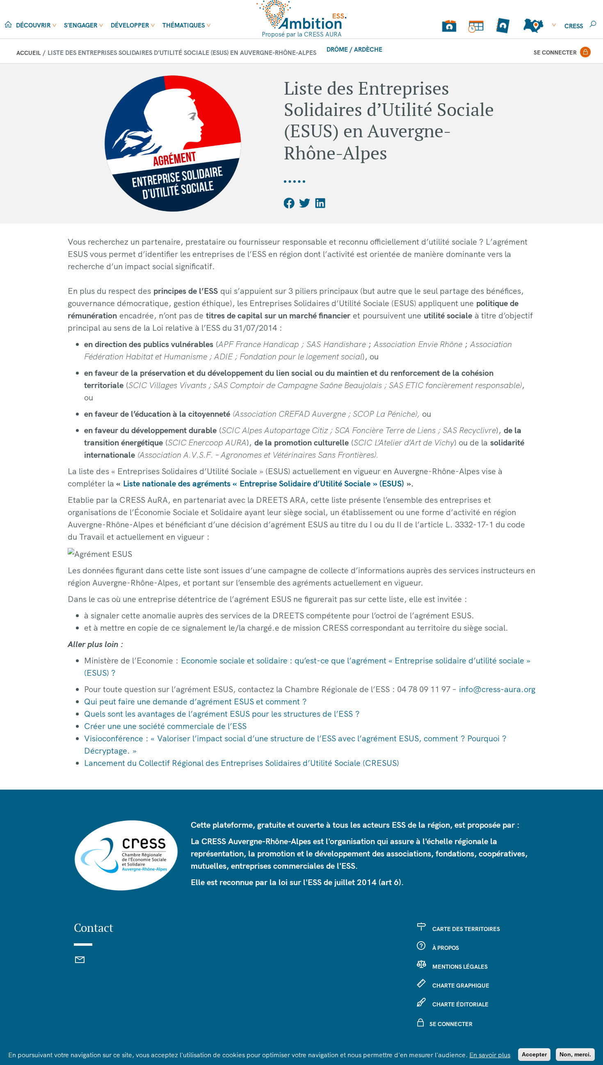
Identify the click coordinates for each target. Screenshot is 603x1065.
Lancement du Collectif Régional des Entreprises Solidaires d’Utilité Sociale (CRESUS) (241, 763)
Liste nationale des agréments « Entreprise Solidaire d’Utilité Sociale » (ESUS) (263, 483)
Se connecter (555, 52)
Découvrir (33, 25)
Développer (130, 25)
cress (573, 26)
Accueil (28, 53)
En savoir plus (489, 1055)
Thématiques (183, 25)
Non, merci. (575, 1054)
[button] (289, 203)
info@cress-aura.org (497, 689)
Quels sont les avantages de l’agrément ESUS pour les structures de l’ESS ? (222, 713)
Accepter (534, 1054)
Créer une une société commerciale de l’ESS (165, 726)
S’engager (80, 25)
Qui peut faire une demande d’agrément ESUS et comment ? (195, 701)
